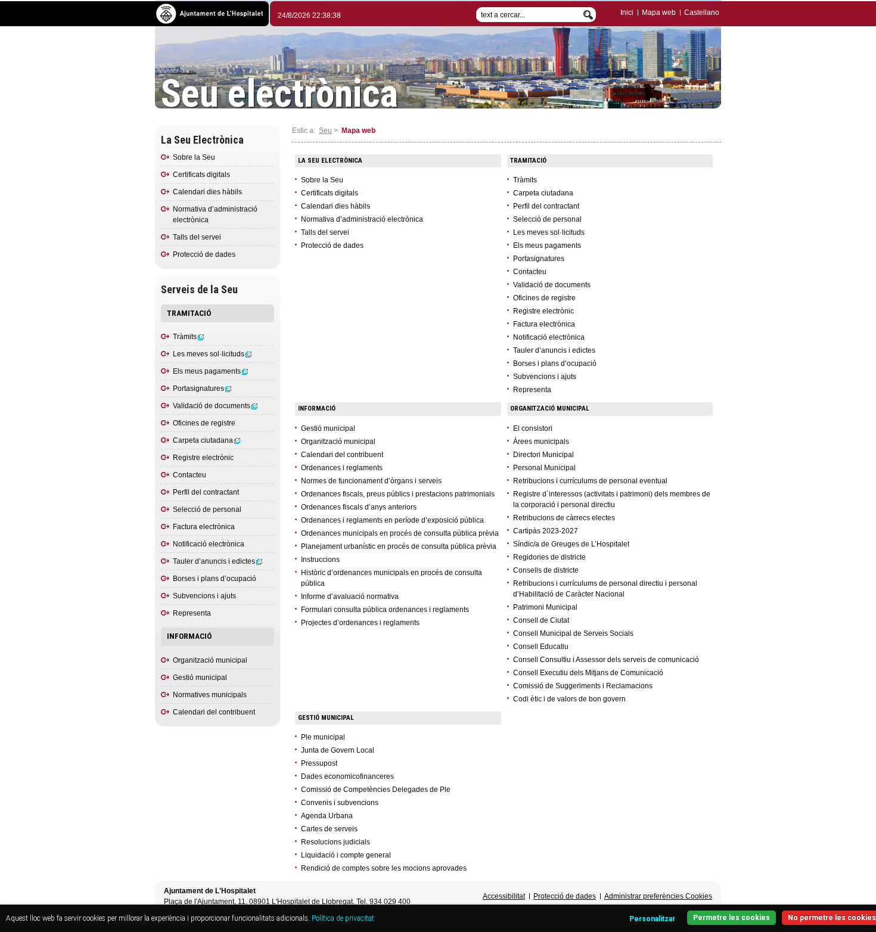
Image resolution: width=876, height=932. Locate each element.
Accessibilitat (504, 896)
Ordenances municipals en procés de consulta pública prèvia (400, 533)
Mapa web (659, 12)
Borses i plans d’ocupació (214, 578)
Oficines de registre (204, 423)
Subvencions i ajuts (204, 596)
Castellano (701, 12)
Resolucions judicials (335, 842)
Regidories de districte (549, 557)
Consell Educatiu (541, 646)
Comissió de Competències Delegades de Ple (376, 789)
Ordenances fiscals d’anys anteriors (359, 507)
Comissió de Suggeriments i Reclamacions (583, 686)
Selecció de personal (207, 509)
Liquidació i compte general (346, 855)
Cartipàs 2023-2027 (545, 531)
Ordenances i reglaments (342, 468)
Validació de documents (211, 406)
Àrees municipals (541, 441)
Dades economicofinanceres (347, 776)
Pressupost (319, 763)
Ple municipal (323, 737)
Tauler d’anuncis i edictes (214, 561)
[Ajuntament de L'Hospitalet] (212, 13)
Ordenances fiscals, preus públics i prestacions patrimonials (398, 494)
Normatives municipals (210, 695)
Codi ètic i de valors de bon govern (569, 699)
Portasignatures (198, 388)
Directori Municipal (543, 455)
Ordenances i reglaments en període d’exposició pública (392, 520)
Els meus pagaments (207, 371)
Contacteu (189, 475)
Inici (626, 12)
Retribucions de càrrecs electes (564, 518)
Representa (192, 613)
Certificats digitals (201, 174)
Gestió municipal (200, 677)
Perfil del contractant (206, 492)
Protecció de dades (204, 254)
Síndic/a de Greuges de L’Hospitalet (571, 544)
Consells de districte (546, 570)
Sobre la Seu (194, 157)
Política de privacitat (343, 918)
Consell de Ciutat (541, 620)
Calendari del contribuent (214, 712)
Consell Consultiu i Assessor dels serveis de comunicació (606, 659)
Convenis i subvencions (339, 803)
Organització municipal (210, 660)
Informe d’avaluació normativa (350, 596)
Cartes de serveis (329, 829)
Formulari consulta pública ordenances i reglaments (385, 609)
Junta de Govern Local (337, 750)
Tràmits (185, 337)
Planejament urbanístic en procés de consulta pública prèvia (398, 546)
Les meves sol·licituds (208, 354)
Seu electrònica (279, 94)
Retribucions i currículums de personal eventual (590, 481)
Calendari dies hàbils (207, 192)
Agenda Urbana (327, 816)
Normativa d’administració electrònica (362, 219)
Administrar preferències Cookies (658, 896)
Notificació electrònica (208, 544)
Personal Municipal (544, 468)
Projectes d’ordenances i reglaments (360, 623)
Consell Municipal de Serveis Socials (573, 633)
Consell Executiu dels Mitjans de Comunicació (588, 673)
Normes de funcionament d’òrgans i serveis (371, 481)
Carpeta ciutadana (203, 440)
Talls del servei (197, 237)
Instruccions (320, 559)
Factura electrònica (204, 527)
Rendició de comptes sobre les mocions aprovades (384, 868)
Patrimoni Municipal (545, 607)
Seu (325, 130)
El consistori (532, 428)
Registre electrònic (203, 457)
